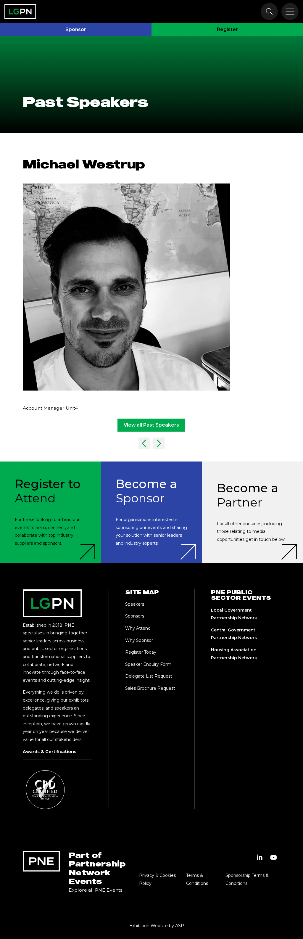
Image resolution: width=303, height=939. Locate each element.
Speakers (134, 604)
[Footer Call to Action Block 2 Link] (151, 512)
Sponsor (75, 29)
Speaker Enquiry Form (148, 664)
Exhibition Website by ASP (156, 925)
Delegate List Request (148, 676)
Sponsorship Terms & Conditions (247, 879)
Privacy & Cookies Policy (157, 879)
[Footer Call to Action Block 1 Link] (50, 512)
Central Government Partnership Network (234, 634)
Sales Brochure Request (150, 688)
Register (227, 29)
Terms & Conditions (197, 879)
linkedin (260, 857)
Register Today (140, 652)
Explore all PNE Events (95, 890)
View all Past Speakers (151, 425)
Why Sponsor (139, 640)
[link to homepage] (20, 11)
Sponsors (134, 616)
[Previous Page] (144, 443)
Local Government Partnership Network (234, 614)
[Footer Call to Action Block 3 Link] (252, 512)
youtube (273, 857)
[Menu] (290, 11)
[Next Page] (159, 443)
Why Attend (138, 628)
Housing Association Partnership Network (234, 653)
